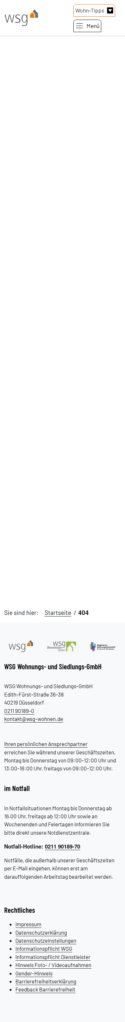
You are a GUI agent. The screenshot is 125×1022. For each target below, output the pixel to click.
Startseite (58, 612)
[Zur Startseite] (21, 645)
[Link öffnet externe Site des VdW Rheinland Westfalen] (104, 646)
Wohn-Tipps (89, 10)
